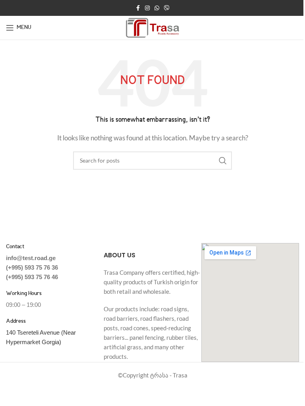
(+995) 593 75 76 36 (32, 267)
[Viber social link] (167, 8)
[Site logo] (153, 27)
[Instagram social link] (147, 8)
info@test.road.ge (31, 258)
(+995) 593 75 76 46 (32, 277)
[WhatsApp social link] (157, 8)
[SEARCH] (223, 160)
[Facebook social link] (138, 8)
